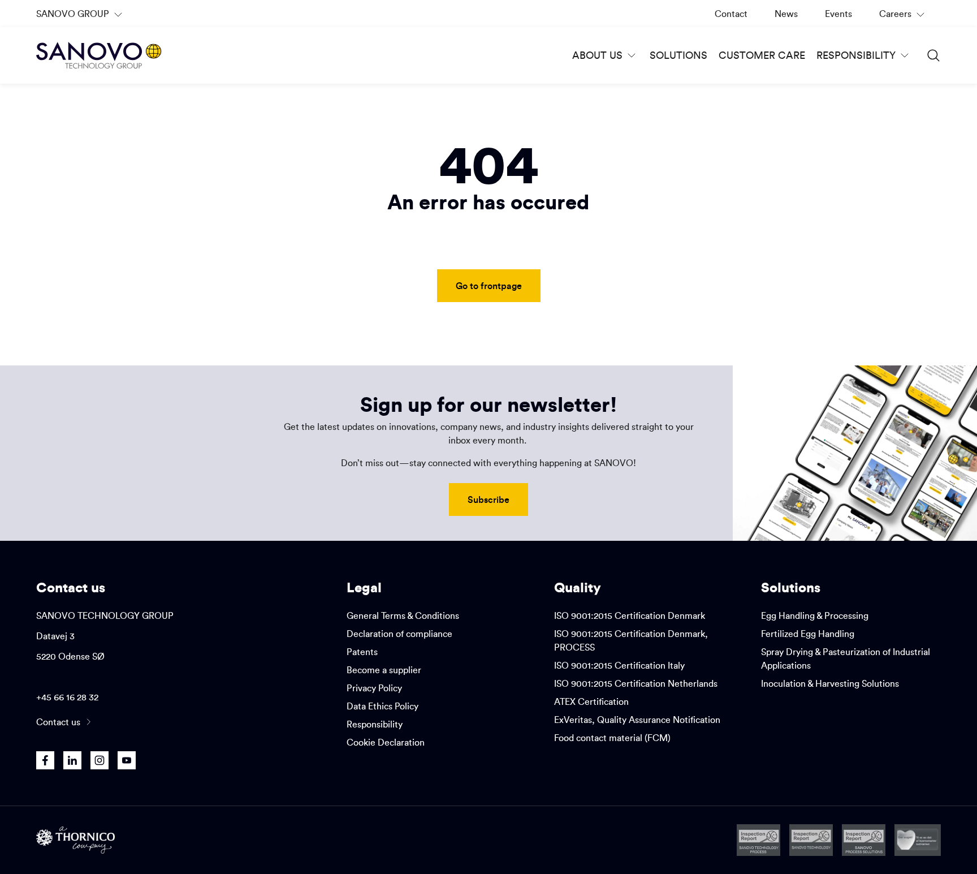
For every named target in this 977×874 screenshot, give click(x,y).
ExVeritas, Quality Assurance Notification (637, 719)
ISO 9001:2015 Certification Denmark (629, 615)
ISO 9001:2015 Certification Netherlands (635, 683)
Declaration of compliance (399, 633)
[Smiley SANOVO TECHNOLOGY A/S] (811, 840)
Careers (903, 17)
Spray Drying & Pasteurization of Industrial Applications (845, 658)
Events (838, 13)
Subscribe (488, 499)
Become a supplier (384, 669)
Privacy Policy (374, 688)
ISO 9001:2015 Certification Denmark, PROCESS (631, 640)
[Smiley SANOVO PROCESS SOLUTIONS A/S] (863, 840)
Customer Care (762, 55)
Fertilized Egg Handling (807, 633)
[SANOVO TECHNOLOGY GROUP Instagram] (99, 760)
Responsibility (856, 55)
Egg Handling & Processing (814, 615)
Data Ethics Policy (382, 706)
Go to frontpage (489, 285)
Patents (362, 651)
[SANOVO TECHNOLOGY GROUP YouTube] (127, 760)
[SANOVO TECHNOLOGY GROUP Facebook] (45, 760)
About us (597, 55)
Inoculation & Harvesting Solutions (830, 683)
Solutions (678, 55)
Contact (731, 13)
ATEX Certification (591, 701)
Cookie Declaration (386, 742)
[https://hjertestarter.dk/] (917, 840)
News (786, 13)
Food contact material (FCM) (612, 737)
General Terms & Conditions (403, 615)
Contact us (58, 721)
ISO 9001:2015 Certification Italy (619, 665)
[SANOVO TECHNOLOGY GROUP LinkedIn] (72, 760)
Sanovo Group (79, 17)
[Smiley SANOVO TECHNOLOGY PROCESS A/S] (758, 840)
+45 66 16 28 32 (67, 697)
